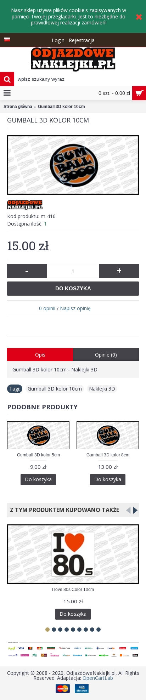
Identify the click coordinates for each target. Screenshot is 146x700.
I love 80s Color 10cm (73, 589)
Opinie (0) (106, 354)
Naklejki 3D (102, 388)
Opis (40, 354)
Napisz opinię (75, 308)
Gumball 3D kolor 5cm (38, 455)
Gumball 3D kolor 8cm (107, 455)
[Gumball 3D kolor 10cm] (73, 165)
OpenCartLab (98, 678)
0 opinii (47, 308)
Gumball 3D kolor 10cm (55, 388)
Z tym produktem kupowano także (63, 510)
